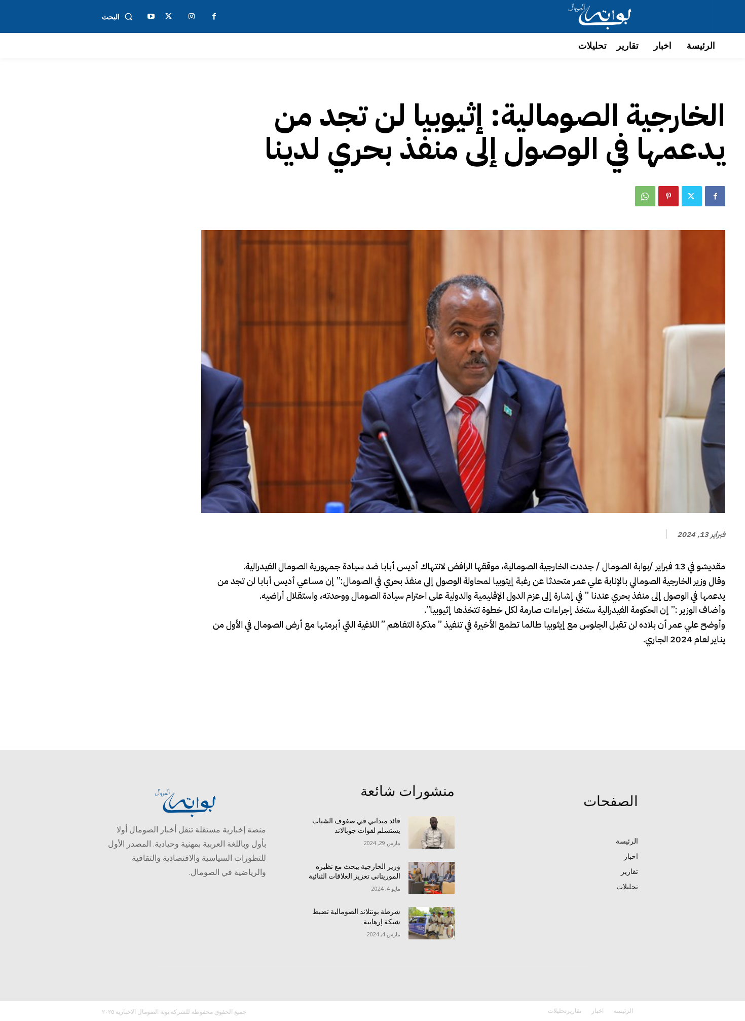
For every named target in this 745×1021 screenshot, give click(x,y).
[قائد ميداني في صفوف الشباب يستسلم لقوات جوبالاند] (431, 832)
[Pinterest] (668, 196)
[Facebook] (715, 196)
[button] (119, 16)
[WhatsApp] (645, 196)
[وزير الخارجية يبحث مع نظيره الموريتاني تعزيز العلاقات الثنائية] (431, 878)
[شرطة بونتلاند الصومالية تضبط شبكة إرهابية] (431, 923)
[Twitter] (692, 196)
